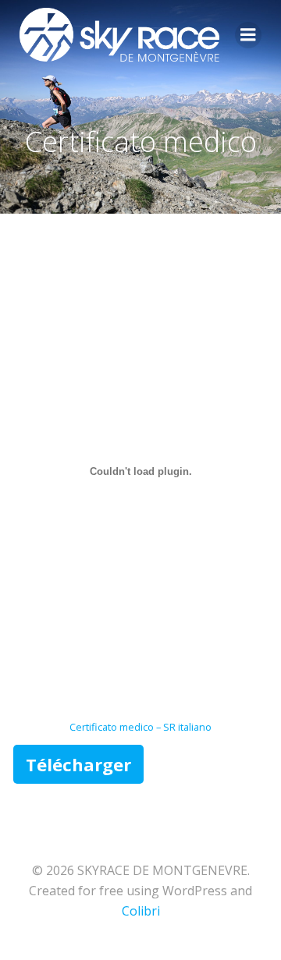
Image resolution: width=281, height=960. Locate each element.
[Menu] (248, 35)
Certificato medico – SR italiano (140, 727)
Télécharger (78, 764)
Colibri (141, 910)
